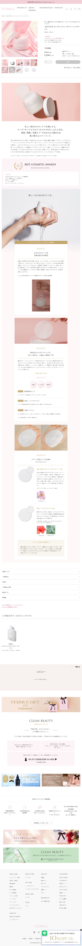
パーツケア (28, 877)
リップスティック (13, 919)
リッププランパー (29, 886)
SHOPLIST (58, 7)
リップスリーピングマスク (32, 889)
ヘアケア (27, 897)
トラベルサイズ (45, 886)
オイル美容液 (12, 889)
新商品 (42, 877)
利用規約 (30, 938)
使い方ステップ (63, 886)
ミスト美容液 (12, 893)
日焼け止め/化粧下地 (14, 916)
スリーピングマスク (14, 905)
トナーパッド (12, 902)
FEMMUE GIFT (62, 896)
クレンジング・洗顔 (14, 877)
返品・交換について (68, 67)
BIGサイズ (43, 883)
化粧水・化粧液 (13, 880)
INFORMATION (46, 7)
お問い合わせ (62, 905)
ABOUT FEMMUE (32, 9)
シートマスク (12, 899)
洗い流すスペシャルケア (15, 908)
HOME (3, 16)
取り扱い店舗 (62, 908)
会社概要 (24, 938)
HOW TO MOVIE (63, 889)
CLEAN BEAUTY (63, 880)
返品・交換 (62, 902)
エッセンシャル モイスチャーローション (11, 647)
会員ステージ (62, 883)
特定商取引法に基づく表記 (41, 938)
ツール (27, 906)
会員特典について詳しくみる (41, 823)
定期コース (44, 889)
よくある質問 (62, 899)
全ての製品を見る (45, 901)
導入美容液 (12, 883)
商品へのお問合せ (76, 67)
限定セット (44, 880)
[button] (36, 40)
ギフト (42, 893)
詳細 (73, 53)
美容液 (11, 886)
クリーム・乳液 (13, 896)
